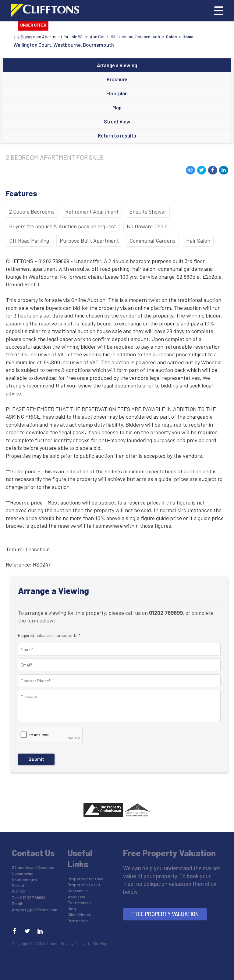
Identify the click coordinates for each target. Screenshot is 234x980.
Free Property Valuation (165, 914)
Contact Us (78, 890)
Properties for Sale (86, 878)
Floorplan (117, 93)
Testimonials (80, 902)
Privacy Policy (72, 943)
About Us (76, 896)
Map (117, 107)
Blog (72, 908)
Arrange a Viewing (117, 65)
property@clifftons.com (34, 909)
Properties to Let (84, 884)
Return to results (117, 135)
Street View (117, 121)
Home (188, 36)
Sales (171, 36)
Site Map (100, 943)
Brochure (117, 79)
